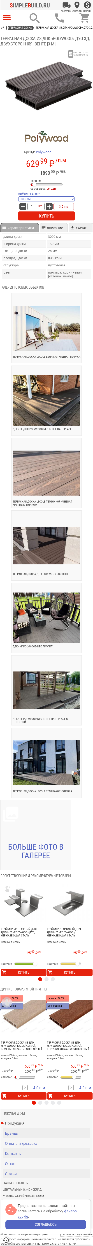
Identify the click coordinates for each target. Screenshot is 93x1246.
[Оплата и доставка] (66, 5)
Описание (55, 227)
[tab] (19, 227)
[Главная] (31, 5)
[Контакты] (77, 5)
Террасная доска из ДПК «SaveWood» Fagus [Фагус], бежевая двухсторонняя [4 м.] (21, 1046)
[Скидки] (87, 5)
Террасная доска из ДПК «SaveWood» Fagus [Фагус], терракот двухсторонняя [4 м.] (68, 1046)
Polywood (43, 152)
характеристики (21, 227)
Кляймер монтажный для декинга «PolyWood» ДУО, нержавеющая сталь (19, 932)
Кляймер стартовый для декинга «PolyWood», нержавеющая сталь (64, 932)
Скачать (82, 227)
